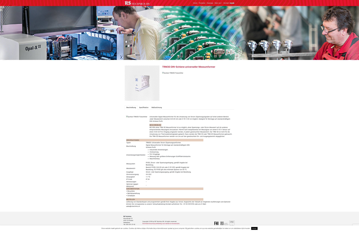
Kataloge (210, 3)
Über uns (218, 3)
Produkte (202, 3)
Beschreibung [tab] (131, 107)
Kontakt (226, 3)
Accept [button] (254, 228)
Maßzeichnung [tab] (157, 107)
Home (195, 3)
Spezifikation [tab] (143, 107)
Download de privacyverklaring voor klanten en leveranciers (161, 223)
